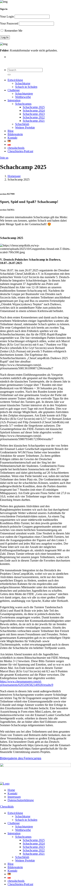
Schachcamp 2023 (34, 114)
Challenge (14, 90)
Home (11, 790)
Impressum (14, 796)
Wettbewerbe (23, 97)
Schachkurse (22, 83)
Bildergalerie (15, 134)
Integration (14, 100)
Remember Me (13, 30)
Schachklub (22, 124)
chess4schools (16, 147)
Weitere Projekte (25, 127)
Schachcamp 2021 (34, 120)
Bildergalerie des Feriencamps (20, 758)
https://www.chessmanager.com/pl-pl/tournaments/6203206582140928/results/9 (26, 683)
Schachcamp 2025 (34, 107)
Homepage (14, 176)
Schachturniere (24, 93)
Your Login (7, 16)
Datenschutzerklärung (21, 800)
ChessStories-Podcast (20, 151)
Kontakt (12, 137)
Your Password (9, 23)
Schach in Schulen (26, 86)
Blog (10, 130)
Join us (4, 157)
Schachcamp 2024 (34, 110)
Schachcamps (23, 103)
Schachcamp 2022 (34, 117)
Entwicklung (15, 80)
